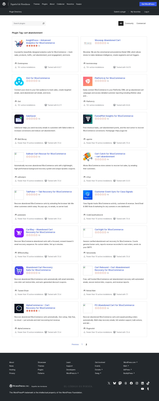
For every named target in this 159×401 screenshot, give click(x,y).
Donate (99, 370)
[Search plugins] (43, 23)
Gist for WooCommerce (38, 78)
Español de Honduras (39, 386)
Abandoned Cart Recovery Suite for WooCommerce (39, 268)
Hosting (12, 370)
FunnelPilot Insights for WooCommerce (114, 116)
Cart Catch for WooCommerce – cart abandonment (110, 155)
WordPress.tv (72, 373)
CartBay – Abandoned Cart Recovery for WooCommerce (40, 230)
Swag (98, 373)
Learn (68, 362)
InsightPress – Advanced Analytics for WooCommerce (40, 41)
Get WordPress (148, 4)
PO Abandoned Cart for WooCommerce (114, 305)
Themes (41, 366)
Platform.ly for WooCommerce (110, 78)
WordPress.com (130, 362)
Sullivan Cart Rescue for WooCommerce (46, 153)
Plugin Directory (15, 12)
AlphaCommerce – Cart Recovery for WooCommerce (40, 306)
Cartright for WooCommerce (109, 229)
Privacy (12, 373)
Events (97, 366)
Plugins (40, 370)
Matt (126, 366)
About (11, 362)
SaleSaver (31, 116)
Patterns (41, 373)
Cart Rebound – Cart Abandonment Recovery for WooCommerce (112, 268)
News (11, 366)
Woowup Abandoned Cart (107, 40)
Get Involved (100, 362)
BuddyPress (129, 373)
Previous (75, 344)
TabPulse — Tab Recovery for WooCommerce (49, 191)
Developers (70, 370)
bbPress (127, 370)
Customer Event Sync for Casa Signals (114, 191)
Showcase (42, 362)
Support (69, 366)
